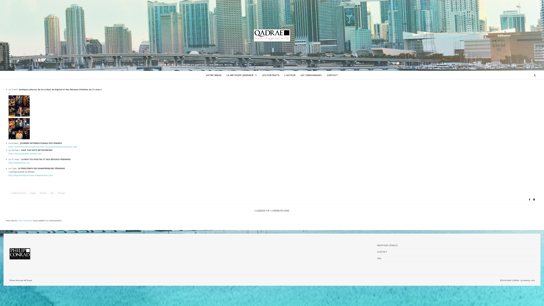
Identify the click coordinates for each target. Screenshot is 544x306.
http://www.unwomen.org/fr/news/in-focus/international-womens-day (42, 146)
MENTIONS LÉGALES (387, 245)
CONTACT (332, 75)
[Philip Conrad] (272, 35)
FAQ (379, 258)
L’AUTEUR (290, 75)
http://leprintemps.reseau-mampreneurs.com (30, 175)
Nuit (52, 193)
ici (9, 93)
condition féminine (18, 193)
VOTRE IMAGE (214, 75)
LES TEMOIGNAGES (311, 75)
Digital (33, 193)
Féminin (43, 193)
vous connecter (25, 220)
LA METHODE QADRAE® (240, 75)
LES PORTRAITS (270, 75)
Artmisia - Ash (529, 280)
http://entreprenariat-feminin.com (24, 153)
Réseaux (61, 193)
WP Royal (28, 280)
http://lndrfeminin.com (19, 162)
